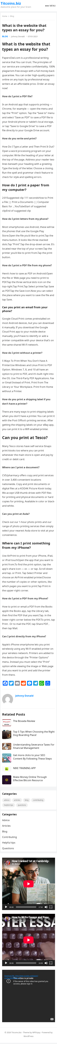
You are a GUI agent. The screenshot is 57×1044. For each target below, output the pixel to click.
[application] (28, 884)
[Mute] (46, 907)
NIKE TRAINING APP (24, 768)
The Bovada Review (24, 721)
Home (4, 16)
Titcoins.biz (11, 3)
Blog (12, 16)
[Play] (6, 907)
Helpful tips (8, 805)
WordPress (28, 1036)
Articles (17, 800)
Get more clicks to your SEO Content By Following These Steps (32, 756)
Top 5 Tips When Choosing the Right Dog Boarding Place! (34, 733)
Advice (6, 800)
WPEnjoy (36, 1032)
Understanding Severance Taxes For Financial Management (33, 746)
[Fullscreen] (50, 907)
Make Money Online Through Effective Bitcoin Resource (30, 778)
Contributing (38, 800)
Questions (22, 805)
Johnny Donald (18, 36)
